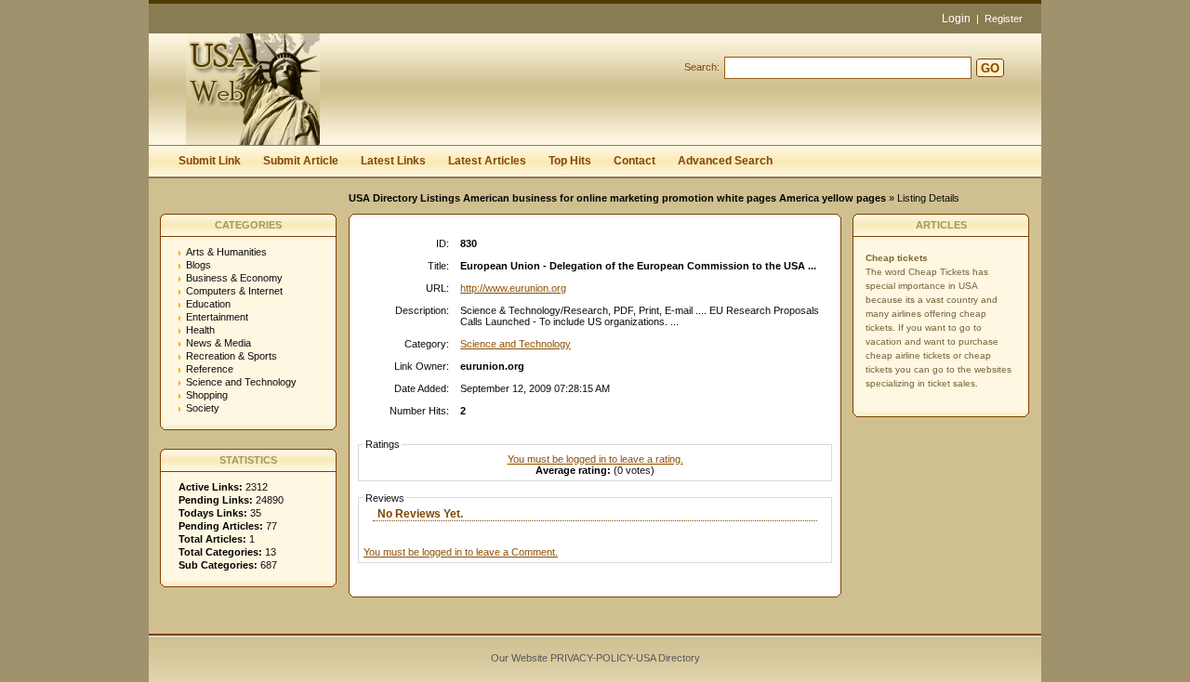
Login (956, 18)
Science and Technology (241, 381)
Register (1004, 18)
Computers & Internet (234, 290)
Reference (209, 368)
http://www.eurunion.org (513, 288)
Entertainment (217, 316)
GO (990, 68)
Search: (702, 66)
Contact (634, 160)
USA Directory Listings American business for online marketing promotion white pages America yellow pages (617, 197)
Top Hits (570, 160)
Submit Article (300, 160)
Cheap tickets (897, 258)
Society (202, 407)
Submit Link (209, 160)
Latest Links (393, 160)
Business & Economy (234, 277)
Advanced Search (725, 160)
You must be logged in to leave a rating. (595, 459)
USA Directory (668, 657)
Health (200, 329)
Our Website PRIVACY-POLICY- (563, 657)
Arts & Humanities (226, 251)
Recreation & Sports (231, 355)
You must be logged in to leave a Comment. (461, 551)
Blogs (198, 264)
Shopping (207, 394)
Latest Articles (487, 160)
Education (208, 303)
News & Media (218, 342)
